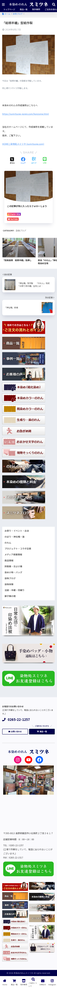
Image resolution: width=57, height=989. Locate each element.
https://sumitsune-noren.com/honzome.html (25, 114)
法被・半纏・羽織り (14, 590)
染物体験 (9, 584)
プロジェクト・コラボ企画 (18, 548)
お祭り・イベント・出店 (17, 530)
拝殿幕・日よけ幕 (13, 566)
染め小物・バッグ (13, 572)
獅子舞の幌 (10, 596)
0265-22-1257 (19, 719)
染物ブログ (21, 230)
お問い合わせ (16, 731)
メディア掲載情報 (13, 554)
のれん (8, 542)
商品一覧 (43, 731)
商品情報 (9, 560)
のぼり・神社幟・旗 (14, 536)
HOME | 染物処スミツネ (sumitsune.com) (23, 144)
